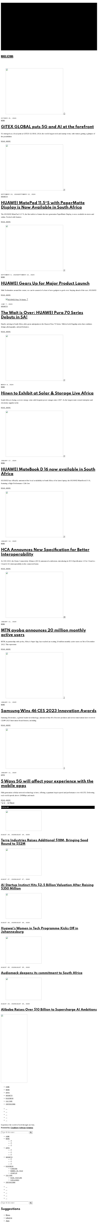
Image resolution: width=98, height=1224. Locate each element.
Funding (14, 1169)
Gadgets (9, 19)
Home (8, 11)
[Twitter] (6, 35)
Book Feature (16, 1178)
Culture (9, 25)
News (8, 14)
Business (9, 22)
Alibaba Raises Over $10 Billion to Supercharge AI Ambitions (49, 1009)
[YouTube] (6, 41)
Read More (6, 141)
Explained (15, 1180)
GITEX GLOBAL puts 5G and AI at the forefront (47, 127)
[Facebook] (6, 33)
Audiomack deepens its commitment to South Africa (41, 973)
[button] (31, 1132)
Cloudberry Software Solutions (21, 1128)
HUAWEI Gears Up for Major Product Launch (45, 283)
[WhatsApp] (6, 44)
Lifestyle (9, 1218)
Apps (8, 16)
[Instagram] (6, 38)
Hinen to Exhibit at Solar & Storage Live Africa (47, 393)
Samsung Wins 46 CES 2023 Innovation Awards (48, 711)
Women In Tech (17, 1171)
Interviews (10, 28)
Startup (14, 1173)
